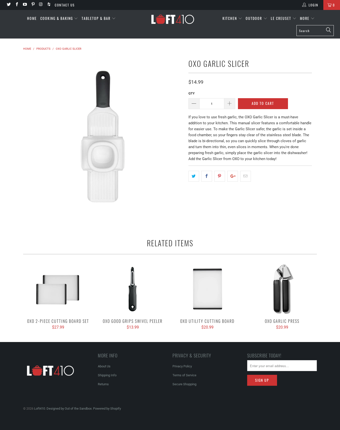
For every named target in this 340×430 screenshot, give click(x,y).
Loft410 (39, 408)
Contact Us (65, 4)
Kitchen (230, 18)
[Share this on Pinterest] (219, 176)
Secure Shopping (184, 384)
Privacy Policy (182, 366)
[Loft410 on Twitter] (8, 5)
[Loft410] (172, 18)
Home (32, 18)
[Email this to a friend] (245, 176)
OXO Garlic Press (282, 289)
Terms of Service (184, 375)
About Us (104, 366)
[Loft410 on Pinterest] (32, 5)
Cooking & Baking (57, 18)
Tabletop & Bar (97, 18)
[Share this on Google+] (232, 176)
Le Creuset (281, 18)
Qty (191, 93)
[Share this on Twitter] (193, 176)
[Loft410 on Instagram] (41, 5)
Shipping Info (107, 375)
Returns (103, 384)
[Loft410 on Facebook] (16, 5)
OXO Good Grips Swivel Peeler (133, 289)
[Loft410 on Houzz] (49, 5)
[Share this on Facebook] (206, 176)
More (305, 18)
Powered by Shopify (107, 408)
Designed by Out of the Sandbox (69, 408)
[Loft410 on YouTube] (24, 5)
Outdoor (254, 18)
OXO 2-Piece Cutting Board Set (58, 289)
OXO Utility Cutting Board (207, 289)
